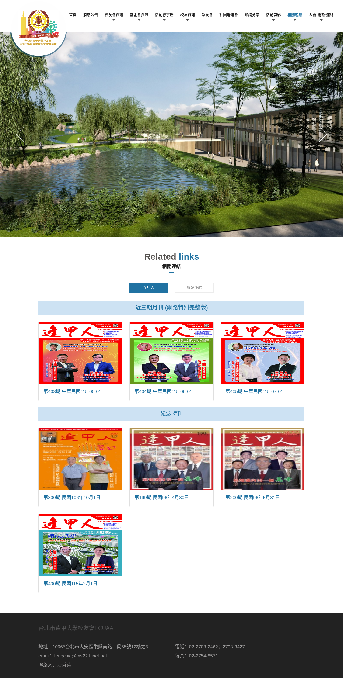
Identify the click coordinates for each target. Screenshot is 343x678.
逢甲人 (148, 288)
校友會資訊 (114, 15)
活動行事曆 (164, 15)
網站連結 (194, 288)
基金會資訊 (139, 15)
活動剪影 (273, 15)
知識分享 (252, 15)
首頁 (73, 15)
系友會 (207, 15)
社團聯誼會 (228, 15)
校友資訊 (187, 15)
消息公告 (90, 15)
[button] (20, 134)
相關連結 (294, 15)
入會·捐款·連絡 (321, 15)
